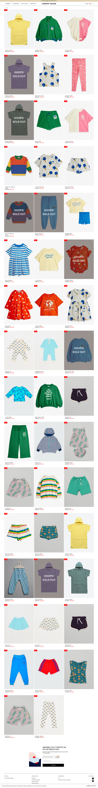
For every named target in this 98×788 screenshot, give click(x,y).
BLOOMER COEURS (69, 280)
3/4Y (25, 187)
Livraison (33, 778)
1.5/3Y (52, 50)
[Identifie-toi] (91, 3)
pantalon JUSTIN (9, 599)
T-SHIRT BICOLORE (69, 141)
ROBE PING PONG (68, 326)
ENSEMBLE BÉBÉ (68, 233)
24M (32, 371)
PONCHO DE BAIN (8, 50)
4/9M (92, 50)
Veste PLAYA (38, 462)
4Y (26, 645)
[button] (93, 3)
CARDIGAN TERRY (38, 50)
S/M (30, 50)
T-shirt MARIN (8, 417)
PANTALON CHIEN (38, 233)
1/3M (89, 50)
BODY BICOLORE (68, 50)
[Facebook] (93, 778)
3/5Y (55, 50)
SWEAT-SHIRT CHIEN (69, 371)
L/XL (32, 50)
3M (23, 371)
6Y (29, 645)
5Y (28, 645)
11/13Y (62, 599)
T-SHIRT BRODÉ (38, 280)
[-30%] (19, 28)
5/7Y (57, 50)
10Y (32, 645)
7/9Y (60, 50)
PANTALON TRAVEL (9, 462)
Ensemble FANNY (68, 462)
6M (25, 371)
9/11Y (62, 50)
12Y (92, 645)
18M (30, 371)
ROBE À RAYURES (8, 280)
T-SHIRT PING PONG (39, 187)
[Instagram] (93, 781)
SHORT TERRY (38, 141)
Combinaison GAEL (39, 371)
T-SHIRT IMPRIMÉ (38, 326)
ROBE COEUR (7, 326)
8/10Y (59, 599)
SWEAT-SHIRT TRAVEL (39, 417)
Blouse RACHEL (68, 690)
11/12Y (32, 188)
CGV (59, 778)
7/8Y (29, 187)
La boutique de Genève (8, 778)
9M (26, 371)
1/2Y (23, 187)
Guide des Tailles (35, 781)
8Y (30, 645)
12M (28, 371)
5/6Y (27, 187)
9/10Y (32, 187)
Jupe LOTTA (7, 645)
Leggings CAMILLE (39, 736)
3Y (25, 645)
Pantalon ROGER (9, 690)
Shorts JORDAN (38, 690)
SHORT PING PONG (69, 187)
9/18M (50, 50)
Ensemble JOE (8, 371)
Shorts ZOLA (68, 417)
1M (21, 371)
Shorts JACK (8, 508)
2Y (22, 690)
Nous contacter (35, 783)
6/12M (20, 187)
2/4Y (54, 599)
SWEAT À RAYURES (39, 508)
